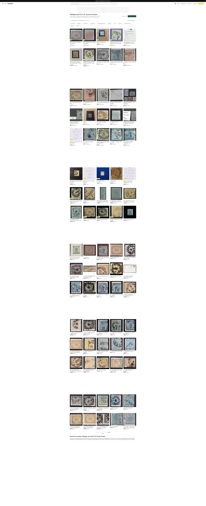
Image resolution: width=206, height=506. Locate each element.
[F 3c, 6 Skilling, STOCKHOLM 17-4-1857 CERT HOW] (129, 250)
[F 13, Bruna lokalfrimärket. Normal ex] (103, 268)
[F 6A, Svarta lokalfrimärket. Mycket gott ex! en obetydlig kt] (76, 400)
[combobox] (92, 4)
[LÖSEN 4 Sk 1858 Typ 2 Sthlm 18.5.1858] (116, 95)
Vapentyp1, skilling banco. (101, 42)
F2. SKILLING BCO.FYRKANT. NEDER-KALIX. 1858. (128, 142)
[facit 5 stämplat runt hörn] (89, 95)
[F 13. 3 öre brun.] (89, 250)
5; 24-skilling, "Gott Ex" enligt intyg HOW (129, 62)
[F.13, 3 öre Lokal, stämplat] (103, 362)
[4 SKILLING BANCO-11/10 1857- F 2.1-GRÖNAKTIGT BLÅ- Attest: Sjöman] (129, 35)
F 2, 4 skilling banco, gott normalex (116, 351)
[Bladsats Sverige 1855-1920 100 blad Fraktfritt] (76, 134)
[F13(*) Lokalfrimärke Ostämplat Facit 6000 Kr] (76, 35)
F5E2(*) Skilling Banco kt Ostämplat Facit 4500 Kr (89, 43)
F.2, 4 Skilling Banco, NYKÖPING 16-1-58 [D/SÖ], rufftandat (75, 295)
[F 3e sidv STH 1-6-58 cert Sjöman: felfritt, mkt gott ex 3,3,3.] (76, 193)
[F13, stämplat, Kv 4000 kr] (103, 114)
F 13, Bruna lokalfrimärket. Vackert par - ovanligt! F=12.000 (89, 277)
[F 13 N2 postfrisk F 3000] (116, 250)
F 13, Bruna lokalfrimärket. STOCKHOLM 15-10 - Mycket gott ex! (76, 370)
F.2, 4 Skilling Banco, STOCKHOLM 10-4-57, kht (116, 333)
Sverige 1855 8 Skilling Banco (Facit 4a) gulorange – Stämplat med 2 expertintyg (75, 62)
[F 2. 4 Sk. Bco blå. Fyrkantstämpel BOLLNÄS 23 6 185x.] (103, 250)
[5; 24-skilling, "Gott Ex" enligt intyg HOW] (129, 54)
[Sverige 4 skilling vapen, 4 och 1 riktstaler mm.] (129, 95)
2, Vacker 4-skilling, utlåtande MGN (116, 61)
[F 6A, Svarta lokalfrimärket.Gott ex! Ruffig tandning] (89, 325)
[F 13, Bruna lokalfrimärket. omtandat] (129, 362)
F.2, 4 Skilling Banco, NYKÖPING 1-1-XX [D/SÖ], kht (103, 333)
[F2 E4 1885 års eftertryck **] (129, 212)
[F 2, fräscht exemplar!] (116, 400)
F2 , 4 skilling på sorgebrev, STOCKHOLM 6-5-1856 (128, 277)
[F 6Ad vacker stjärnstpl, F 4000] (103, 212)
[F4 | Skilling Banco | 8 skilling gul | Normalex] (89, 193)
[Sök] (112, 4)
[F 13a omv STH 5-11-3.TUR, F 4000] (89, 212)
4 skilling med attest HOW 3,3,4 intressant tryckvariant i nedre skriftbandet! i (89, 62)
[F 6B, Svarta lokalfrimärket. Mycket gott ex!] (89, 400)
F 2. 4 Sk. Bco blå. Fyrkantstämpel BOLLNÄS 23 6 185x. (103, 258)
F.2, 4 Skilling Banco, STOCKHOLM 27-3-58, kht (116, 295)
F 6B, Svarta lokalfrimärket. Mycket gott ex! (89, 409)
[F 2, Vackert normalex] (116, 419)
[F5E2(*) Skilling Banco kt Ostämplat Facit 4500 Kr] (89, 35)
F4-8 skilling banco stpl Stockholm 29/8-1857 (76, 181)
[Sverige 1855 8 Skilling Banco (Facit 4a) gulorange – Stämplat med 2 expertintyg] (76, 54)
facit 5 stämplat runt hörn (87, 102)
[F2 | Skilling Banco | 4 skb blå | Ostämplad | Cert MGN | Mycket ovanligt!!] (103, 193)
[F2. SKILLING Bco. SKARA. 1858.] (116, 134)
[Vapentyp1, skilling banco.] (103, 35)
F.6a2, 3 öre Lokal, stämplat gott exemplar (89, 295)
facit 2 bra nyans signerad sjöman (103, 102)
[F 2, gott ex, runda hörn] (129, 400)
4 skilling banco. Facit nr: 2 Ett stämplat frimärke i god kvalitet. (115, 43)
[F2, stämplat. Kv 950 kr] (116, 114)
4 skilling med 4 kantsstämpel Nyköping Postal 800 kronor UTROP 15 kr (128, 123)
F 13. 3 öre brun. (86, 257)
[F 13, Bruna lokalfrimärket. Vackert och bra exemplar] (116, 362)
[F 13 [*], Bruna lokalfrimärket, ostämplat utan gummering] (76, 419)
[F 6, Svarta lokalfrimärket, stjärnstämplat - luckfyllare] (76, 268)
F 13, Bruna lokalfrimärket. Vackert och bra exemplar (116, 370)
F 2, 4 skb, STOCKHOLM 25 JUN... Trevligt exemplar (103, 352)
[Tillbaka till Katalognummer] (70, 20)
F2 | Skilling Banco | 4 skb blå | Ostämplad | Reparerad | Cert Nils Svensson (116, 201)
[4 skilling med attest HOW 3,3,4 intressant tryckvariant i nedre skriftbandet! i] (89, 54)
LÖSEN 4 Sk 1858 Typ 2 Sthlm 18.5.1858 (115, 103)
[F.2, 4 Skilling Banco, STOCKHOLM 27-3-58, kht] (116, 287)
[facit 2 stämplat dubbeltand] (89, 134)
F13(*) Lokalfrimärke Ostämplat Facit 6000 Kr (75, 43)
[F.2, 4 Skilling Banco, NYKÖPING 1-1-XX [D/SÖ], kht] (103, 325)
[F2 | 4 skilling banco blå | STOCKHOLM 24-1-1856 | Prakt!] (76, 212)
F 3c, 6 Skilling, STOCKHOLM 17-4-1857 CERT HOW (129, 258)
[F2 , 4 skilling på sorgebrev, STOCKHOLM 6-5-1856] (129, 268)
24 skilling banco (113, 180)
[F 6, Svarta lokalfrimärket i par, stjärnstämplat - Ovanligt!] (103, 419)
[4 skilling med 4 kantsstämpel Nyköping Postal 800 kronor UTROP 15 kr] (129, 114)
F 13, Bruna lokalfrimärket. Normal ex (103, 277)
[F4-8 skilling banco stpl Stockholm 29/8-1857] (76, 173)
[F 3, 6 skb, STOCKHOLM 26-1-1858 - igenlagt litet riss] (76, 325)
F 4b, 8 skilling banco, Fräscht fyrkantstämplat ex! (88, 370)
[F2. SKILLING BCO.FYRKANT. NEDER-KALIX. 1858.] (129, 134)
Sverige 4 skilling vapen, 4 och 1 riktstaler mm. (129, 103)
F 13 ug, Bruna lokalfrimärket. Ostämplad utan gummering (75, 352)
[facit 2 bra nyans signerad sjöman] (103, 95)
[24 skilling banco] (116, 173)
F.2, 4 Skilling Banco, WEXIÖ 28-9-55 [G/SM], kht (129, 333)
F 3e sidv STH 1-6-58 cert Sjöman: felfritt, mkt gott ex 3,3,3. (76, 201)
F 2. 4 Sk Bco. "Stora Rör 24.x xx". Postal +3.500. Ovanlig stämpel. (129, 427)
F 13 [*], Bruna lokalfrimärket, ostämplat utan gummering (75, 427)
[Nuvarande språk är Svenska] (175, 4)
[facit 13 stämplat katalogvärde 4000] (76, 95)
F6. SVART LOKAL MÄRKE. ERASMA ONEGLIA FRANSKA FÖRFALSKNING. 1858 (103, 142)
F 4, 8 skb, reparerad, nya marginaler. (87, 352)
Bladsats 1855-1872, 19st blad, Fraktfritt (88, 181)
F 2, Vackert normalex (114, 426)
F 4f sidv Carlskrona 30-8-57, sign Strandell (116, 220)
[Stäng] (205, 1)
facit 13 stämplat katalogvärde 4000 (75, 103)
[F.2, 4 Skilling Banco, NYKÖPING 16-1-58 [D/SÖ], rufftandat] (76, 287)
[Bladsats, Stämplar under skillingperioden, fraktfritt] (129, 173)
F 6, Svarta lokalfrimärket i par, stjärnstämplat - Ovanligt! (102, 427)
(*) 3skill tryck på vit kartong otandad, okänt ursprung (75, 258)
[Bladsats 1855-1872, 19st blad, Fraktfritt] (89, 173)
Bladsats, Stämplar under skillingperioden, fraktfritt (128, 181)
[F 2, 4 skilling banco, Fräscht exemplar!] (129, 344)
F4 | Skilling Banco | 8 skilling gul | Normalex (89, 201)
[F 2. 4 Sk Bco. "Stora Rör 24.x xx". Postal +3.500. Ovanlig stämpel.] (129, 419)
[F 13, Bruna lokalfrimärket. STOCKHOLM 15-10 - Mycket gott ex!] (76, 362)
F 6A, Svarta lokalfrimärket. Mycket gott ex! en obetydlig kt (76, 409)
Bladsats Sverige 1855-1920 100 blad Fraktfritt (76, 142)
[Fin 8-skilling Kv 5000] (103, 173)
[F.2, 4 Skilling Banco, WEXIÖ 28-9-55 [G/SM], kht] (129, 325)
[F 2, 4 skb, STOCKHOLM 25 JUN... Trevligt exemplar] (103, 344)
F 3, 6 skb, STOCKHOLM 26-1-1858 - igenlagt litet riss (76, 333)
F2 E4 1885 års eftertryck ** (128, 219)
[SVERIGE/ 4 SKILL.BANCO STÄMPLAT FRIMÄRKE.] (76, 114)
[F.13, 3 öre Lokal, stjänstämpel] (116, 268)
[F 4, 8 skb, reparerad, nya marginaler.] (89, 344)
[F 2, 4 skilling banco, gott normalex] (116, 344)
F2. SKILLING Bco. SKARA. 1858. (115, 141)
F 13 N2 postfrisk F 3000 (114, 257)
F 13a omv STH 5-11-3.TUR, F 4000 (89, 219)
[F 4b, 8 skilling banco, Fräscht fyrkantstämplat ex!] (89, 362)
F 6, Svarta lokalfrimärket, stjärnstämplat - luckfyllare (74, 277)
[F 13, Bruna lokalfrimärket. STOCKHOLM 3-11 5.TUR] (129, 287)
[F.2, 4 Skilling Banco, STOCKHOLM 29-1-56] (103, 287)
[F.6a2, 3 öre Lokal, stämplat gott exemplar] (89, 287)
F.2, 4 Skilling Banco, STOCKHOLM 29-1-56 (103, 295)
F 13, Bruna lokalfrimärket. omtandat (128, 370)
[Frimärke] (89, 114)
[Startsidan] (10, 4)
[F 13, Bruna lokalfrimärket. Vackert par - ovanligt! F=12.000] (89, 268)
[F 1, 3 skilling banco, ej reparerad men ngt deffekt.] (103, 400)
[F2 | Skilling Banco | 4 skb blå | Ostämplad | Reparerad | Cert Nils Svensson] (116, 193)
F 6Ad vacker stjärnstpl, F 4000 (102, 219)
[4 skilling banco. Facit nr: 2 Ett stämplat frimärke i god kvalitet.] (116, 35)
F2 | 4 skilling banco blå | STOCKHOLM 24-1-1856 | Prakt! (75, 220)
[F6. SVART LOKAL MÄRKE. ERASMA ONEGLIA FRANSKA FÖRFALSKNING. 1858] (103, 134)
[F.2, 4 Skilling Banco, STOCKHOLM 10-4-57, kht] (116, 325)
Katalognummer (74, 20)
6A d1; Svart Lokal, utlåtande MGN (103, 61)
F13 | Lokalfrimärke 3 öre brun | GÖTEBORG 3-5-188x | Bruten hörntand (129, 201)
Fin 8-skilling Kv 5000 (100, 180)
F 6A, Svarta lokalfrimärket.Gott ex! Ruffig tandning (89, 333)
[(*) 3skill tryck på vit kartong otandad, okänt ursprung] (76, 250)
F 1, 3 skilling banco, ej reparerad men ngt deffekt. (102, 409)
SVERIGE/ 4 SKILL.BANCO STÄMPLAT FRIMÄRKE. (74, 123)
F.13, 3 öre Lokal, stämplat (101, 369)
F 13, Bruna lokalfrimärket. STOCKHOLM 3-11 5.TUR (128, 295)
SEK (178, 3)
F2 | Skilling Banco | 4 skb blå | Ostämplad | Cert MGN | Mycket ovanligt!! (102, 201)
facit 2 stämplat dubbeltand (88, 141)
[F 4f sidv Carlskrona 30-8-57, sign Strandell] (116, 212)
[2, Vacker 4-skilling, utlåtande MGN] (116, 54)
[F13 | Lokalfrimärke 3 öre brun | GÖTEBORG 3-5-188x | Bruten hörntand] (129, 193)
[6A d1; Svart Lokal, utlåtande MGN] (103, 54)
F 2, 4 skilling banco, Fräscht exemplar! (128, 352)
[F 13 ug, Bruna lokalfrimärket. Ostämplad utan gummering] (76, 344)
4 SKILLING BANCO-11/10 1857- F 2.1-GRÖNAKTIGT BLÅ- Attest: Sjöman (129, 43)
